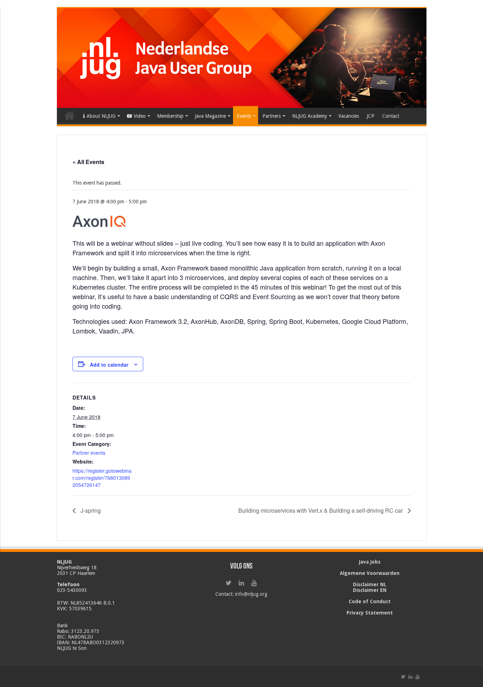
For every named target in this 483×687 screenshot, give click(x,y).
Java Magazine (210, 116)
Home (69, 115)
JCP (370, 116)
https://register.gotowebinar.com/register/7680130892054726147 (102, 477)
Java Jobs (369, 562)
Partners (271, 116)
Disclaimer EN (369, 590)
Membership (170, 116)
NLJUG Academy (309, 116)
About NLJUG (101, 116)
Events (244, 116)
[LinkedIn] (241, 583)
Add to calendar (109, 364)
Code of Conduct (370, 601)
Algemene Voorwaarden (370, 573)
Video (140, 116)
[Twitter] (228, 583)
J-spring (90, 510)
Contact (390, 116)
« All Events (88, 162)
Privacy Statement (370, 613)
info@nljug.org (251, 594)
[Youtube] (254, 583)
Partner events (88, 452)
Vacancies (348, 116)
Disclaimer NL (369, 584)
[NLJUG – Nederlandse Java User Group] (241, 56)
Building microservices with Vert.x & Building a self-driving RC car (321, 510)
